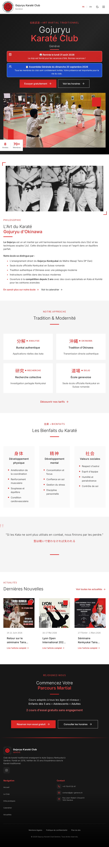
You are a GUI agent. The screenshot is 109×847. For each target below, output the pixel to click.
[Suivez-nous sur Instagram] (6, 770)
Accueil (6, 787)
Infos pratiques (9, 801)
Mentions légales (35, 830)
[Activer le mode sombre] (97, 7)
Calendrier (7, 808)
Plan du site (75, 830)
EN (90, 7)
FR (83, 7)
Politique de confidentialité (56, 830)
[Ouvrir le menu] (103, 7)
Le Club (6, 794)
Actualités (7, 815)
